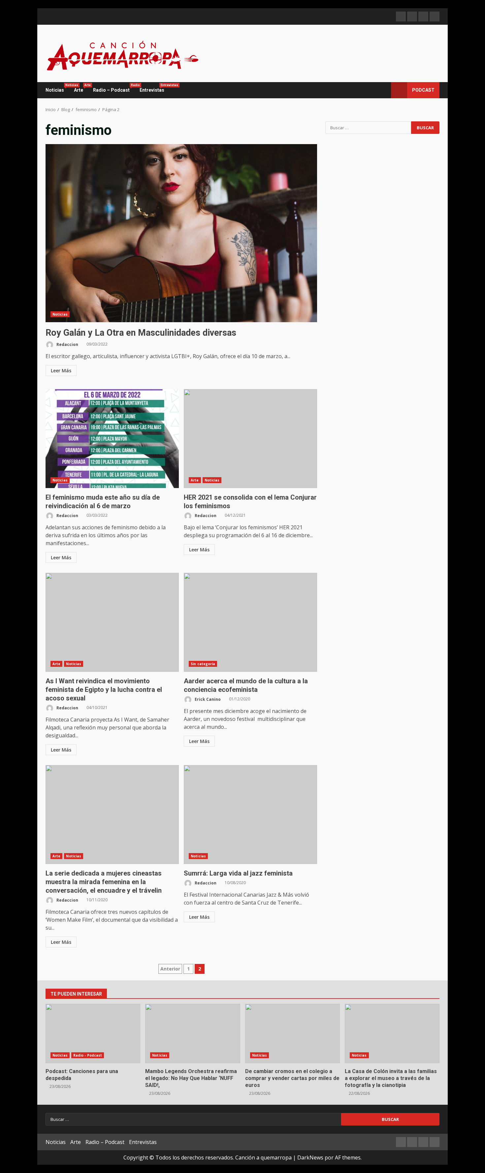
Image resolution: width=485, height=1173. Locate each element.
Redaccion (66, 344)
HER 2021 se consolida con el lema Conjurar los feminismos (250, 438)
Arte (81, 88)
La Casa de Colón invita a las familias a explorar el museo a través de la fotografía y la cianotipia (392, 1033)
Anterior (170, 969)
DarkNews (310, 1157)
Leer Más (61, 370)
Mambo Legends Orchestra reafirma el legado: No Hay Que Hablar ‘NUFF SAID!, (192, 1033)
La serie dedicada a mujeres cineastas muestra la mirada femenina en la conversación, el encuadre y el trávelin (112, 814)
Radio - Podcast (87, 1055)
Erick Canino (207, 699)
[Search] (383, 90)
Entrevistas (152, 88)
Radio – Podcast (114, 88)
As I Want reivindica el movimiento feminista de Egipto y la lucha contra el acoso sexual (112, 622)
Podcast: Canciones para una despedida (93, 1033)
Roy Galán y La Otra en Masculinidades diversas (181, 233)
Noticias (57, 88)
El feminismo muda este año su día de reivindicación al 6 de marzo (112, 438)
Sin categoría (203, 664)
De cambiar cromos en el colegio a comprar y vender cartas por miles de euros (292, 1033)
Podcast (423, 90)
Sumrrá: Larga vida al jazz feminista (250, 814)
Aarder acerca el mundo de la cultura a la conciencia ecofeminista (250, 622)
